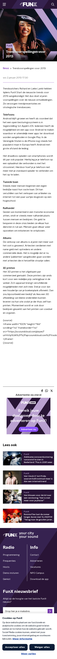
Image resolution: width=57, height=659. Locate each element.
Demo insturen (11, 573)
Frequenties (9, 561)
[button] (4, 4)
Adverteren (36, 561)
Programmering (11, 555)
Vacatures (35, 567)
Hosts (6, 567)
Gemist (6, 579)
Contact (34, 555)
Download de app (39, 579)
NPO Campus (37, 573)
